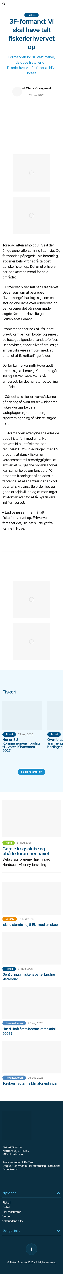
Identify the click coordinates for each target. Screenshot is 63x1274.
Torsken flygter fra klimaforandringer (30, 1083)
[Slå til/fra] (59, 1193)
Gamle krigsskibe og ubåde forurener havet (25, 851)
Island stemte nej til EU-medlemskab (30, 924)
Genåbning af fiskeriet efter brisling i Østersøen (29, 976)
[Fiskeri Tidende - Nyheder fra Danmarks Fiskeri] (31, 4)
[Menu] (59, 4)
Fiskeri (32, 15)
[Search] (3, 4)
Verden (9, 919)
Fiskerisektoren (14, 1023)
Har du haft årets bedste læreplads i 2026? (29, 1031)
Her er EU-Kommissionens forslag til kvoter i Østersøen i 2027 (21, 745)
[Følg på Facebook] (31, 1249)
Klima (8, 842)
